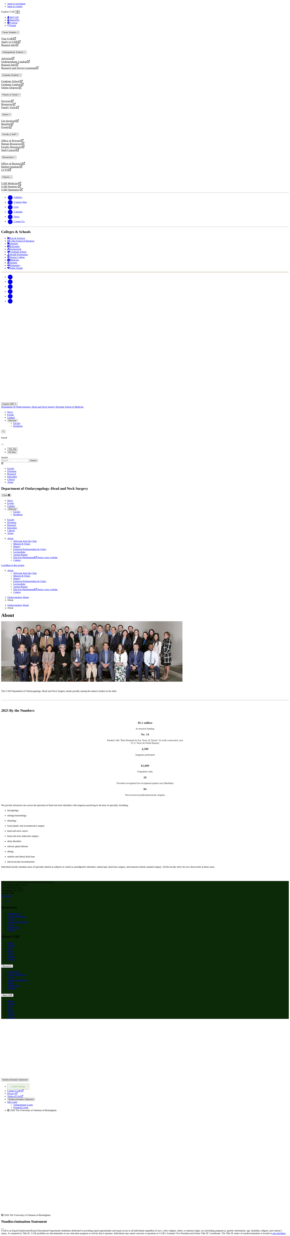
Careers (10, 956)
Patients (6, 177)
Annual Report (20, 554)
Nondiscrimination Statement (15, 1080)
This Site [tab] (12, 449)
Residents (18, 426)
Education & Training (17, 922)
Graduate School (10, 81)
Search (4, 457)
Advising (6, 58)
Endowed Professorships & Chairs (29, 549)
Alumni (5, 114)
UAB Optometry (10, 189)
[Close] (17, 12)
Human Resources (11, 143)
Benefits (5, 124)
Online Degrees (9, 87)
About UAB (7, 995)
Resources (6, 104)
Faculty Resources (11, 147)
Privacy (12, 1093)
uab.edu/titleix (279, 1233)
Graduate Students (10, 75)
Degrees (11, 945)
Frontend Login (20, 1107)
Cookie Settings (18, 1086)
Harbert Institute (10, 166)
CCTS (5, 170)
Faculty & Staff (9, 134)
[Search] (3, 431)
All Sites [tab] (12, 452)
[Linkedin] (10, 301)
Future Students (9, 32)
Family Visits (8, 107)
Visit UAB (7, 38)
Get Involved (8, 120)
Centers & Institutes (16, 916)
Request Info (8, 45)
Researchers (8, 157)
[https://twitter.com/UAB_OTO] (8, 901)
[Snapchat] (10, 296)
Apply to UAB (9, 41)
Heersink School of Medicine (70, 407)
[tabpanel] (145, 459)
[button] (145, 565)
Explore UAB (8, 404)
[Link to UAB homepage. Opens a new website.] (145, 1076)
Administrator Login (23, 1105)
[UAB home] (145, 333)
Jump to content (14, 6)
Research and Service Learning (18, 68)
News (10, 412)
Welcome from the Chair (25, 541)
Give (9, 948)
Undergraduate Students (13, 52)
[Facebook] (10, 277)
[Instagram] (10, 286)
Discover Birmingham (35, 557)
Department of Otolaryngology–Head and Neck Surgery (28, 407)
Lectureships (19, 552)
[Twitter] (10, 281)
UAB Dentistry (9, 186)
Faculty (16, 423)
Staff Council (8, 150)
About (10, 538)
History (16, 546)
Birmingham (13, 927)
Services (5, 101)
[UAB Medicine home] (145, 401)
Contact (11, 417)
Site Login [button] (12, 1102)
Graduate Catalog (10, 84)
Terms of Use (15, 1096)
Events (5, 127)
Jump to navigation (16, 3)
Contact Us (6, 896)
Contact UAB (15, 1091)
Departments (13, 914)
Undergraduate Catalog (14, 61)
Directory (12, 420)
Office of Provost (10, 140)
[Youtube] (10, 291)
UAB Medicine (9, 183)
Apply (10, 943)
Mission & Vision (21, 544)
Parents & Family (10, 95)
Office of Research (11, 163)
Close (5, 495)
